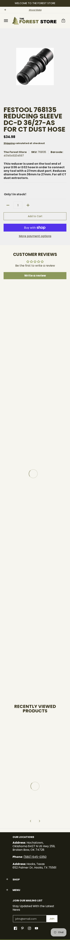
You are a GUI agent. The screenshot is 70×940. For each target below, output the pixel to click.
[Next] (39, 821)
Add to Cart (35, 216)
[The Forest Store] (34, 20)
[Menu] (6, 20)
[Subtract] (8, 205)
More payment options (35, 236)
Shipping (9, 143)
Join (51, 918)
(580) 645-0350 (35, 857)
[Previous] (31, 821)
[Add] (28, 205)
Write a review (35, 275)
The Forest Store (15, 152)
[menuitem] (6, 20)
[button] (63, 20)
